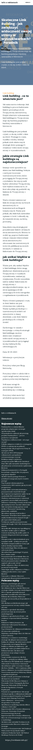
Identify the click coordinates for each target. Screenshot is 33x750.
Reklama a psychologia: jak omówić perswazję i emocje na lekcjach (13, 585)
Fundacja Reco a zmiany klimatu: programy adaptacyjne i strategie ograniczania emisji (13, 429)
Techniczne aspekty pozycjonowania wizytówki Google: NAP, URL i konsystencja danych (16, 524)
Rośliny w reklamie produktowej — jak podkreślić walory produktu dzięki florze (15, 647)
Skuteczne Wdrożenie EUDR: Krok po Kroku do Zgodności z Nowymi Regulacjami (14, 687)
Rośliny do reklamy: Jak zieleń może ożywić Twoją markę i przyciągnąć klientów (16, 643)
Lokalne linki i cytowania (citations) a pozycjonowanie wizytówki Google (14, 491)
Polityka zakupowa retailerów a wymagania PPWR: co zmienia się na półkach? (16, 445)
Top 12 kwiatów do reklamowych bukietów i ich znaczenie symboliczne (16, 630)
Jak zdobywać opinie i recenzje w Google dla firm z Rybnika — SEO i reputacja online (16, 667)
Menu (27, 2)
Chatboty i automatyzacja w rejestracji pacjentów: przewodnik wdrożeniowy (15, 499)
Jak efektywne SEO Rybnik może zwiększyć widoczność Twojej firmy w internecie (16, 663)
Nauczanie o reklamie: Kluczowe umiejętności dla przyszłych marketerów (15, 577)
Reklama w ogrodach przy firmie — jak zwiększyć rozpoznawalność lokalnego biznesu (15, 618)
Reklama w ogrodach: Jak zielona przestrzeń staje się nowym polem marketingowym (13, 612)
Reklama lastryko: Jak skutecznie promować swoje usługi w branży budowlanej (13, 653)
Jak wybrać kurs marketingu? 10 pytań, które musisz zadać (14, 553)
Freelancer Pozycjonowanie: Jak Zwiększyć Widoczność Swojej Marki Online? (16, 730)
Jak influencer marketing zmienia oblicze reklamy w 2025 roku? (15, 706)
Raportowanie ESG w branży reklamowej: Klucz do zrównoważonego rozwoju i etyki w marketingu (16, 718)
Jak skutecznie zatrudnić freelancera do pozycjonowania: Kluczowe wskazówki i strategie (15, 724)
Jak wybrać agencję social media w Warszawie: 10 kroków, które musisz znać (15, 514)
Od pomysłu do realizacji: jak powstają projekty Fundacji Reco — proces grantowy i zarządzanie (14, 435)
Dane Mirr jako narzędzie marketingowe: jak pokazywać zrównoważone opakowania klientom (16, 466)
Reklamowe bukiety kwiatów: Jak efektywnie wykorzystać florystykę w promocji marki (14, 625)
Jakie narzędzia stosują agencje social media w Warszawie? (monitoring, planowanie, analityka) (14, 509)
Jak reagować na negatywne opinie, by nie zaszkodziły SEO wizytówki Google (16, 495)
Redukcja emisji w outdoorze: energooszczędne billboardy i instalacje (15, 460)
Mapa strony (6, 418)
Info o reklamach (9, 2)
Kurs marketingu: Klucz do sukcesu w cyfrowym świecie (14, 549)
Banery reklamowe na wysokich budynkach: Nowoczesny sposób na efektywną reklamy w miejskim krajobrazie (16, 672)
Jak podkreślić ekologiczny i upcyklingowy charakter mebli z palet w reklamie (15, 529)
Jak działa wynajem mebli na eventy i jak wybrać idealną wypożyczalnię (15, 545)
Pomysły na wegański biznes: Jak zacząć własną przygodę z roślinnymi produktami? (16, 693)
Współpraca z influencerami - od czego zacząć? (15, 441)
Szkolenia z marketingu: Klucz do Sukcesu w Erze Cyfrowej (15, 634)
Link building (8, 93)
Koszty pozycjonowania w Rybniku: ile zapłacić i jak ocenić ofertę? (14, 562)
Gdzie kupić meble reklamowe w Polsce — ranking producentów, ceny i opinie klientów (15, 572)
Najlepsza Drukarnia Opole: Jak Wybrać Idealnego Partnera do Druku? (15, 734)
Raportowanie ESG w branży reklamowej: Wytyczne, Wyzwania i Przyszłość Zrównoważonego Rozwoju (15, 711)
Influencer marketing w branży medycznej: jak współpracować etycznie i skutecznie (16, 504)
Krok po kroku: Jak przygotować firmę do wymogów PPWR (15, 450)
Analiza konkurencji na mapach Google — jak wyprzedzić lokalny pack (15, 519)
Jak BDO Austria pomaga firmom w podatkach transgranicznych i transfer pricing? (15, 479)
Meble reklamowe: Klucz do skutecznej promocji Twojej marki (15, 566)
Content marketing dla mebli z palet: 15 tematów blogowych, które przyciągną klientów (15, 535)
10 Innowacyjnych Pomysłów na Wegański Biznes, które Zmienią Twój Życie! (16, 697)
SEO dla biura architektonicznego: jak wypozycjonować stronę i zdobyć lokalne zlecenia (15, 605)
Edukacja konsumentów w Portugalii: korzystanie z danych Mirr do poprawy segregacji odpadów (15, 472)
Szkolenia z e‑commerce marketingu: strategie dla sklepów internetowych (14, 639)
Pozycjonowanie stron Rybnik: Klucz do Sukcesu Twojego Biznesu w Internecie (15, 558)
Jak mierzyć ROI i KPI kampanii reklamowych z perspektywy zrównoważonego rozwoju (12, 455)
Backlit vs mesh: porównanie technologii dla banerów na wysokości (15, 678)
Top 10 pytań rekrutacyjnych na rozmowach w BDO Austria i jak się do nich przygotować (16, 485)
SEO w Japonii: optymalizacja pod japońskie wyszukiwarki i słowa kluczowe (15, 593)
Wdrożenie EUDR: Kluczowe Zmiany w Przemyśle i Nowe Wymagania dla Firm (15, 682)
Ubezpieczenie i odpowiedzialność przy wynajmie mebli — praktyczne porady (15, 540)
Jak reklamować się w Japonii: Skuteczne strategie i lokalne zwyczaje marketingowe (16, 589)
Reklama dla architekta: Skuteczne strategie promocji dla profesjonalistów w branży (16, 599)
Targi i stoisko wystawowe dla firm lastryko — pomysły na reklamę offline (14, 658)
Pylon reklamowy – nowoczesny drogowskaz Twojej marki (12, 701)
